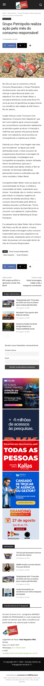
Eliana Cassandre (8, 255)
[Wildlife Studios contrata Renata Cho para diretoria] (8, 567)
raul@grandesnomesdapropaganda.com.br (20, 653)
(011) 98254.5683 (19, 648)
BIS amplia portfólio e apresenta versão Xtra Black (11, 283)
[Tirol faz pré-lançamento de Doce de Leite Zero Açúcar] (8, 556)
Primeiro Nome (10, 350)
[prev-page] (4, 336)
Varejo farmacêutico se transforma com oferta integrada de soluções (28, 591)
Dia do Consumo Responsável (18, 251)
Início (4, 13)
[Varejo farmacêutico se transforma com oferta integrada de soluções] (8, 592)
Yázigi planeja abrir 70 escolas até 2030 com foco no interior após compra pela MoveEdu (27, 302)
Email (7, 358)
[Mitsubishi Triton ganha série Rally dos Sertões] (8, 315)
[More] (30, 45)
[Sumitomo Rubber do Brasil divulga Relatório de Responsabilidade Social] (8, 327)
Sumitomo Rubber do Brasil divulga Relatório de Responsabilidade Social (26, 326)
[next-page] (7, 336)
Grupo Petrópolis (22, 255)
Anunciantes (12, 13)
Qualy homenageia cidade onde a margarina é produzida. (32, 283)
